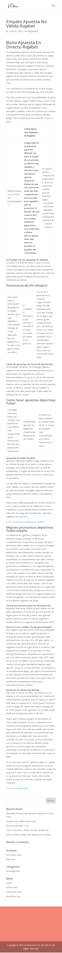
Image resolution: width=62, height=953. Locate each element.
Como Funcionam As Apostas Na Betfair (25, 522)
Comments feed (13, 892)
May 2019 (10, 859)
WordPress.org (13, 896)
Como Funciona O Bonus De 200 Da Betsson (27, 830)
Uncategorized (13, 871)
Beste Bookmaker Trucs (17, 825)
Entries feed (11, 887)
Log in (9, 883)
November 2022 (13, 855)
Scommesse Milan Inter (17, 788)
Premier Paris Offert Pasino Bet (21, 821)
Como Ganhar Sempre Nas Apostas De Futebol (28, 834)
